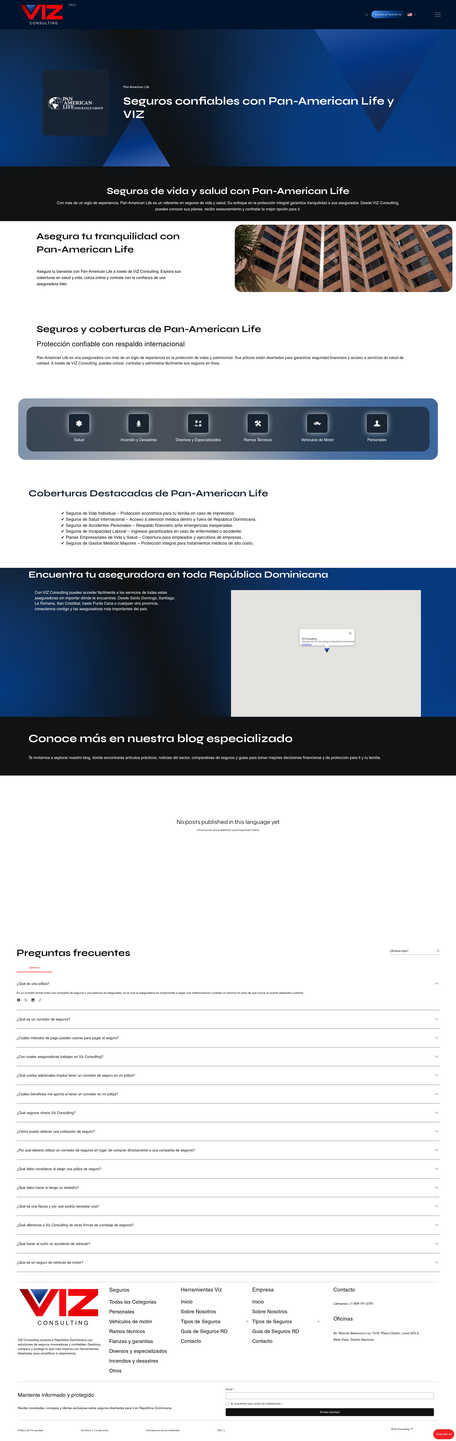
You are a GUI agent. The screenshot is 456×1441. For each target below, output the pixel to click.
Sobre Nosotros (198, 1311)
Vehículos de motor (130, 1321)
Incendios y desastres (133, 1361)
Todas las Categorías (132, 1302)
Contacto (191, 1341)
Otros (115, 1370)
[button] (19, 1000)
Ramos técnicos (127, 1331)
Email (230, 1389)
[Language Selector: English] (412, 15)
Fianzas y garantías (131, 1341)
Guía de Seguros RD (204, 1331)
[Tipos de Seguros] (247, 1321)
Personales (121, 1312)
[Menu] (438, 14)
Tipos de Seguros (201, 1321)
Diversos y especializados (138, 1351)
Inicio (187, 1302)
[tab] (34, 967)
